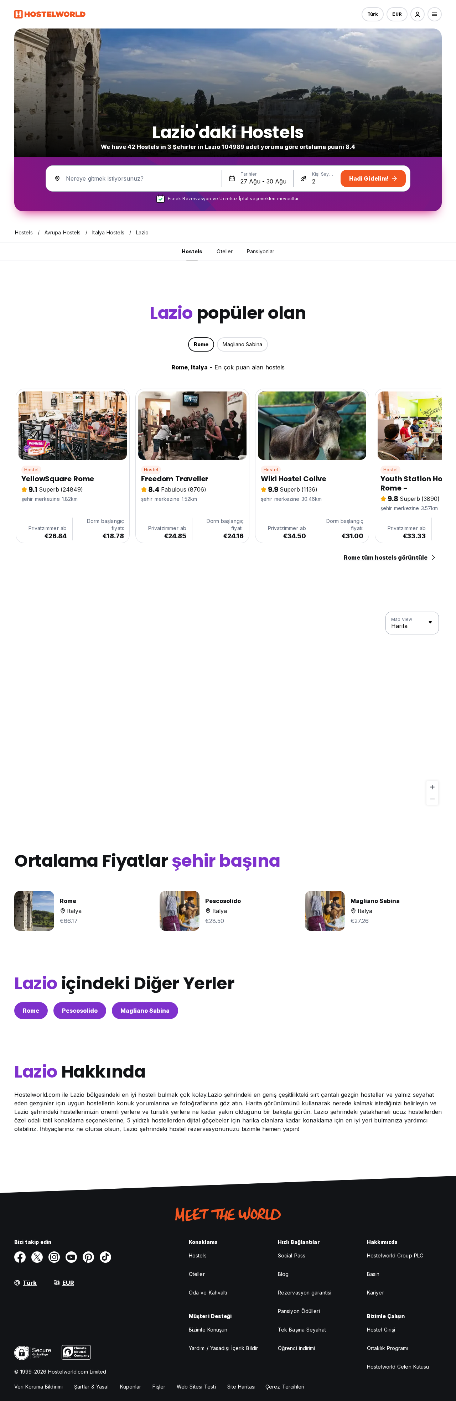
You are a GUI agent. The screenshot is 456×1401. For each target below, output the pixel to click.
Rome (31, 1010)
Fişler (158, 1387)
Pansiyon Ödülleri (299, 1311)
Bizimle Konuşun (208, 1330)
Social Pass (291, 1255)
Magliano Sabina (145, 1010)
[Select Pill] (417, 14)
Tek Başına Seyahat (302, 1330)
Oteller (197, 1274)
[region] (228, 708)
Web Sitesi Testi (196, 1387)
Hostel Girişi (381, 1330)
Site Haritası (241, 1387)
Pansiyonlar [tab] (260, 251)
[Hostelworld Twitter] (37, 1257)
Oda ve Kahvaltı (208, 1293)
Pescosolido (80, 1010)
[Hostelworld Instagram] (54, 1257)
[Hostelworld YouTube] (71, 1257)
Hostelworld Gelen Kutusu (398, 1367)
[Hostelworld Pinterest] (88, 1257)
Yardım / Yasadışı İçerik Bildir (223, 1348)
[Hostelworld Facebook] (20, 1257)
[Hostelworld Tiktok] (105, 1257)
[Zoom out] (432, 799)
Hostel (31, 469)
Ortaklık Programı (387, 1348)
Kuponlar (130, 1387)
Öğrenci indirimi (296, 1348)
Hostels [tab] (192, 251)
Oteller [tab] (225, 251)
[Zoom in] (432, 787)
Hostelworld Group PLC (395, 1255)
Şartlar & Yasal (91, 1387)
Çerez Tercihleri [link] (285, 1387)
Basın (373, 1274)
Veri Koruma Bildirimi (38, 1387)
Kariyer (375, 1293)
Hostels (198, 1255)
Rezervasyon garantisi (304, 1293)
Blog (283, 1274)
